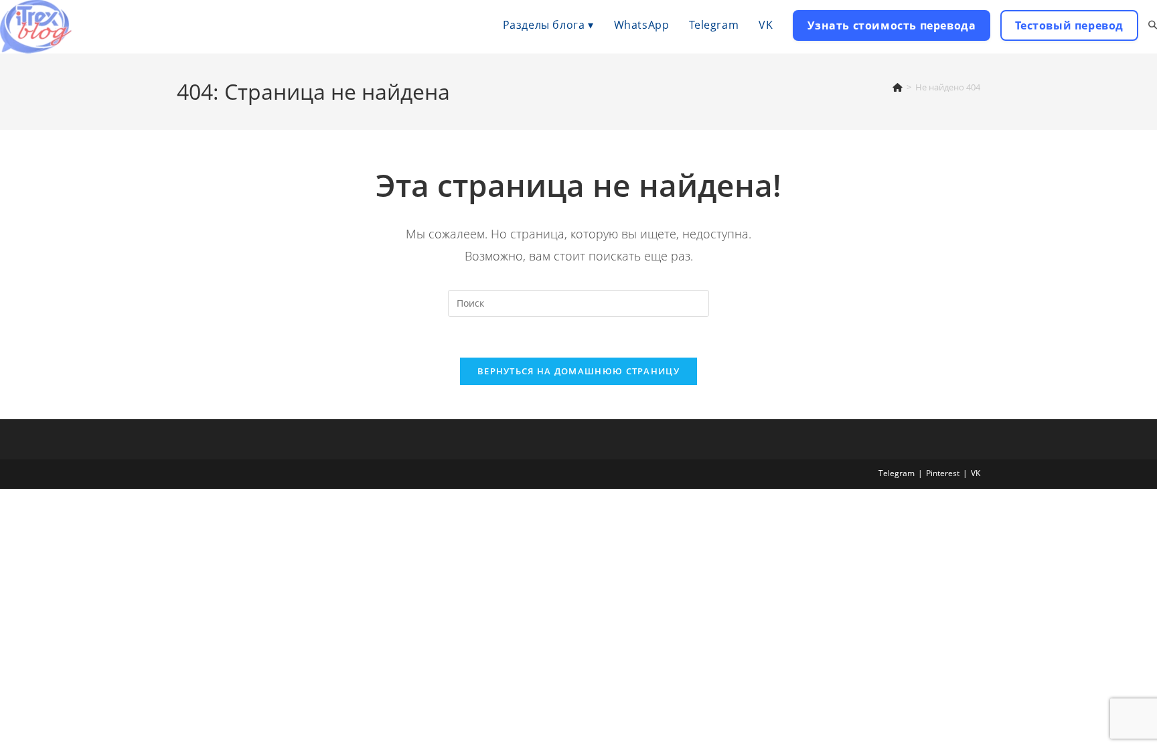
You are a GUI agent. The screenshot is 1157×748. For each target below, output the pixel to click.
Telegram (896, 473)
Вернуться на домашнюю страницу (578, 371)
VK (975, 473)
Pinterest (942, 473)
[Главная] (898, 87)
